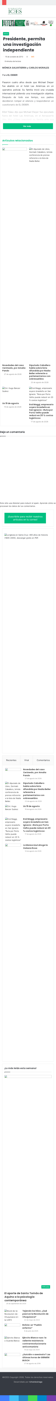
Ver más (27, 126)
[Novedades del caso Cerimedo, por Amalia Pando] (14, 255)
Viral (26, 760)
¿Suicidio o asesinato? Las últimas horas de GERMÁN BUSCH (36, 1357)
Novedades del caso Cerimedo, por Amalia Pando (13, 368)
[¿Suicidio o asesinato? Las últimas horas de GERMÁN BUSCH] (12, 1358)
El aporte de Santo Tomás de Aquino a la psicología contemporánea (23, 1296)
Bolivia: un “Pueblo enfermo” (32, 1326)
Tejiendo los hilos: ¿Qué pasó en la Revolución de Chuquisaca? (35, 1313)
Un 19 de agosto (10, 403)
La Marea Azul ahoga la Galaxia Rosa (35, 847)
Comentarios (43, 760)
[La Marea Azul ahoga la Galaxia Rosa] (13, 951)
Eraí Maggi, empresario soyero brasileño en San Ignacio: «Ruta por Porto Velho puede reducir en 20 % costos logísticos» (41, 411)
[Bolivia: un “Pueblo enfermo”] (12, 1328)
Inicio (6, 34)
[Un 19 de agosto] (14, 393)
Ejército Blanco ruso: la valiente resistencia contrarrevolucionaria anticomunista (34, 1342)
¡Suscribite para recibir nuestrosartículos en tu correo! (25, 518)
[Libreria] (28, 23)
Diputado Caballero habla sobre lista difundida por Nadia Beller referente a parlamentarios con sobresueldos (39, 372)
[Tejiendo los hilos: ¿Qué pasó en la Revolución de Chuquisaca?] (12, 1315)
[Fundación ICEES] (18, 11)
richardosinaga (35, 1382)
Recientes (11, 760)
